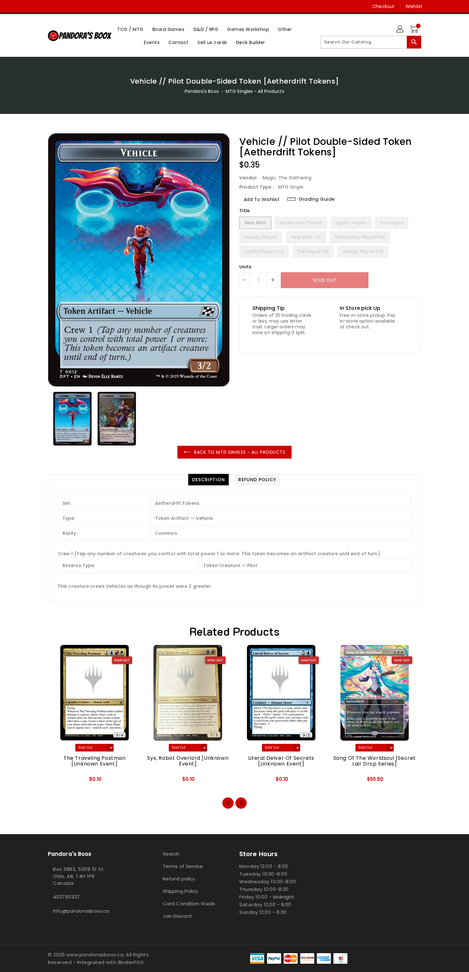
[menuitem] (130, 29)
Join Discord (177, 916)
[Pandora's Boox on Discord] (63, 6)
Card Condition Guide (189, 903)
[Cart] (414, 29)
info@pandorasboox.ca (81, 911)
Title (244, 210)
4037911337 (66, 896)
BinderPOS (131, 962)
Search (171, 853)
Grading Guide (317, 199)
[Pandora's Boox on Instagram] (51, 6)
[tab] (208, 479)
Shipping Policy (180, 891)
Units (245, 267)
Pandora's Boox (202, 91)
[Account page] (400, 29)
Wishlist (414, 6)
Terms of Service (183, 866)
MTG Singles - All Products (255, 91)
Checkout (383, 6)
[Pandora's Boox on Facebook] (39, 6)
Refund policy (179, 878)
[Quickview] (58, 781)
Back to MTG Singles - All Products (239, 452)
